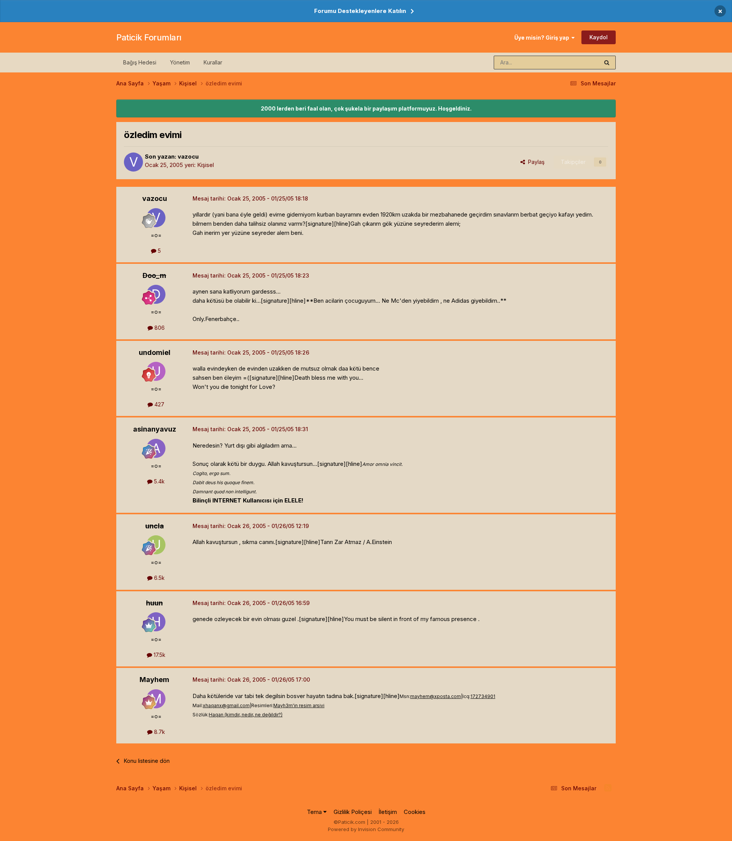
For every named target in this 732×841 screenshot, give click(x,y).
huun (154, 603)
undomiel (154, 352)
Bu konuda (576, 62)
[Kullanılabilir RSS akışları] (608, 788)
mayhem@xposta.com (435, 696)
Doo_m (154, 275)
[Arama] (606, 62)
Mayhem (154, 680)
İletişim (388, 811)
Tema (315, 811)
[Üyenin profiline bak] (133, 162)
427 (158, 404)
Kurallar (213, 62)
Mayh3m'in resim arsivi (298, 705)
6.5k (158, 578)
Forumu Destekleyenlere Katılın (360, 10)
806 (159, 327)
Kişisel (205, 165)
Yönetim (180, 62)
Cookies (414, 811)
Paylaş (534, 162)
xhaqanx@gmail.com (226, 705)
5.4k (158, 481)
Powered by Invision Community (366, 829)
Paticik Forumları (148, 37)
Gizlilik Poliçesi (353, 811)
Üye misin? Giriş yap (542, 37)
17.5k (158, 655)
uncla (154, 526)
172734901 (482, 696)
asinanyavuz (154, 429)
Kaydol (598, 37)
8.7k (158, 732)
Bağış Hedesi (139, 62)
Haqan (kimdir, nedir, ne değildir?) (246, 714)
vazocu (188, 156)
